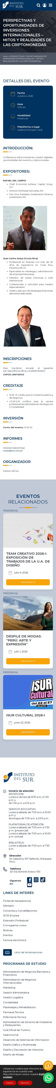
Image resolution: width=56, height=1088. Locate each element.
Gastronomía (10, 1034)
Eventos (8, 935)
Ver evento (28, 582)
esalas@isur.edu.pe (13, 450)
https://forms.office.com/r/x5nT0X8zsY (26, 371)
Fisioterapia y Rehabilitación (19, 1007)
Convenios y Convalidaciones (20, 910)
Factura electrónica (14, 940)
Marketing (9, 987)
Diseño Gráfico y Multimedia (19, 1044)
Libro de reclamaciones (28, 952)
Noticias (7, 930)
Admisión (8, 905)
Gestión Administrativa (16, 992)
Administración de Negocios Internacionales (19, 981)
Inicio (5, 56)
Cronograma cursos (14, 925)
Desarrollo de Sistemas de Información (26, 1039)
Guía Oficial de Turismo (16, 1030)
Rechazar (25, 1083)
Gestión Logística (13, 997)
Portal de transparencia (17, 900)
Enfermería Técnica (14, 1017)
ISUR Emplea (11, 915)
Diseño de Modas (13, 1054)
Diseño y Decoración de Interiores (23, 1049)
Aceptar (9, 1083)
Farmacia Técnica (13, 1012)
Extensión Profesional (15, 920)
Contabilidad (10, 1002)
